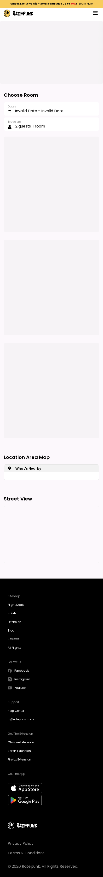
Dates (12, 106)
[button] (95, 13)
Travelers (14, 122)
